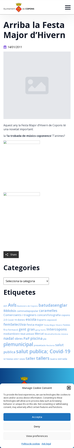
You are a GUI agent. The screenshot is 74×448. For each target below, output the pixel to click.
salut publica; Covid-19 (43, 351)
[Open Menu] (68, 7)
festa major (35, 325)
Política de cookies (31, 443)
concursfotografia (49, 315)
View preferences (37, 436)
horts (43, 329)
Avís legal (46, 443)
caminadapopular (27, 311)
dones (21, 319)
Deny (37, 426)
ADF (5, 306)
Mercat (39, 333)
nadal (8, 338)
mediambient (11, 333)
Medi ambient (27, 333)
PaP (26, 338)
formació (13, 329)
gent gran (27, 329)
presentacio (40, 345)
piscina (36, 338)
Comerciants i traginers (19, 315)
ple (44, 338)
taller (30, 358)
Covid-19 (12, 319)
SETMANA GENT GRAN (14, 359)
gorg (37, 330)
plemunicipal (18, 344)
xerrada (62, 358)
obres (19, 338)
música (64, 334)
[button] (69, 388)
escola (31, 319)
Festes (66, 324)
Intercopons (56, 329)
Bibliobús (9, 311)
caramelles (48, 310)
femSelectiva (14, 324)
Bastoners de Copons (27, 306)
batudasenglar (53, 305)
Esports (41, 319)
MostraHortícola (52, 334)
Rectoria (50, 345)
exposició (52, 319)
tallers (42, 358)
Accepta (37, 417)
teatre (53, 358)
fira (5, 329)
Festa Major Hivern (53, 325)
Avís (12, 305)
